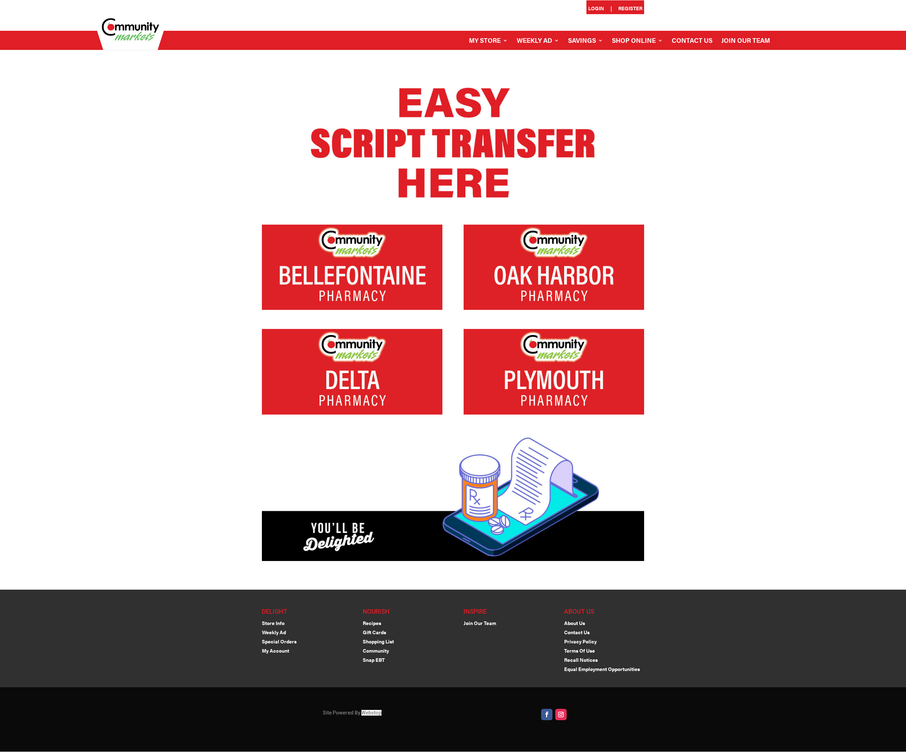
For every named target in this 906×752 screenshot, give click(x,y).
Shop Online (634, 41)
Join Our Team (745, 41)
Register (630, 9)
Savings (582, 41)
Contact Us (692, 41)
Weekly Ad (534, 41)
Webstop (371, 713)
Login (596, 9)
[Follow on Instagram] (561, 714)
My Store (485, 41)
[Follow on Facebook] (546, 714)
